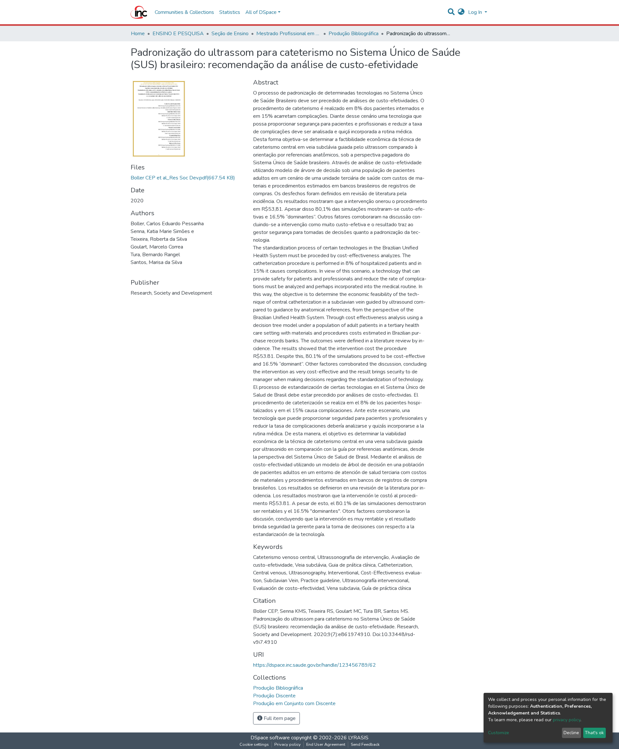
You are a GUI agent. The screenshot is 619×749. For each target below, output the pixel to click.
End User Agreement (325, 744)
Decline (571, 733)
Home (138, 33)
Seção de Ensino (230, 33)
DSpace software (270, 737)
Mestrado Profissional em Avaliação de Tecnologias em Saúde (288, 33)
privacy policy (566, 720)
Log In (475, 12)
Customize (498, 733)
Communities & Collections (184, 12)
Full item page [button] (279, 718)
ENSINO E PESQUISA (178, 33)
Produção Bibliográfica (353, 33)
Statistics (229, 12)
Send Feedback (365, 744)
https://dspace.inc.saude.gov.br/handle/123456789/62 (314, 665)
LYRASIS (358, 737)
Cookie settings (254, 744)
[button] (461, 12)
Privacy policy (287, 744)
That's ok (594, 733)
